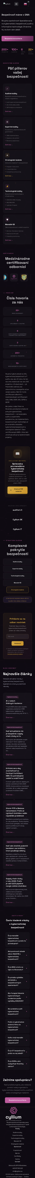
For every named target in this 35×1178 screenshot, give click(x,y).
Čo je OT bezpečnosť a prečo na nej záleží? (17, 1052)
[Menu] (16, 4)
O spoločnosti (17, 1150)
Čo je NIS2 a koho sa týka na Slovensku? (17, 968)
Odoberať (17, 643)
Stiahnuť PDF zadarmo (18, 490)
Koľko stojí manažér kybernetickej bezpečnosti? (17, 1040)
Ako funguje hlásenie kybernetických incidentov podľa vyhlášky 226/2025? (17, 997)
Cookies (26, 1177)
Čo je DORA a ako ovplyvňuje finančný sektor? (17, 1063)
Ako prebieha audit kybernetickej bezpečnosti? (17, 1011)
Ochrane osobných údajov (15, 654)
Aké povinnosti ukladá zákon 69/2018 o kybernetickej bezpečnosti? (17, 955)
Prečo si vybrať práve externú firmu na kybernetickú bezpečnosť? (17, 1026)
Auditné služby (17, 1132)
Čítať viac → (10, 717)
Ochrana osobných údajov (14, 1177)
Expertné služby (17, 1135)
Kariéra (17, 1159)
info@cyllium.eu (17, 1171)
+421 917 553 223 (17, 1168)
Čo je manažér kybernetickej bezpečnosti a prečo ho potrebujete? (17, 939)
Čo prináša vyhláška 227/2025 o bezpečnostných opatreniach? (17, 981)
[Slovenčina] (25, 4)
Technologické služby (17, 1138)
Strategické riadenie (17, 1144)
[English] (28, 4)
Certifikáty (17, 1156)
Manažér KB (17, 1141)
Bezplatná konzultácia (13, 39)
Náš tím (17, 1153)
